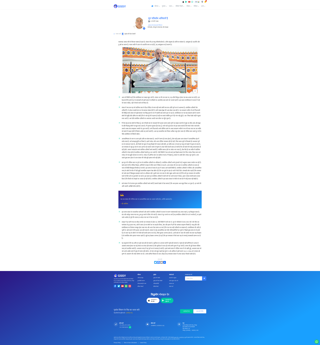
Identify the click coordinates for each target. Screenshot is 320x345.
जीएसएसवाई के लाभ (142, 283)
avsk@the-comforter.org (157, 325)
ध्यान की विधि (199, 311)
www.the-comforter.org (180, 337)
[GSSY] (120, 6)
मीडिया (196, 6)
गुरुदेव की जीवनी (156, 278)
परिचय (156, 6)
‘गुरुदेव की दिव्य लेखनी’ (130, 34)
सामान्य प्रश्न (171, 283)
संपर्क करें (171, 286)
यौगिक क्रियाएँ (140, 286)
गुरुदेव (163, 6)
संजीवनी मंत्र (187, 311)
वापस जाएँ (118, 34)
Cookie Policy (143, 342)
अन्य (202, 6)
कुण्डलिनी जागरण (141, 281)
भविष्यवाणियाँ (156, 283)
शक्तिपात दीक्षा (140, 278)
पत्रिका (188, 6)
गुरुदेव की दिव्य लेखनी (157, 281)
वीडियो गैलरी (179, 6)
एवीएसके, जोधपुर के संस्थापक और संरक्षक (158, 27)
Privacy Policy (117, 342)
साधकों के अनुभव (172, 278)
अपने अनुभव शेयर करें (173, 281)
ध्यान (170, 6)
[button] (197, 2)
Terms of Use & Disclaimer (130, 342)
